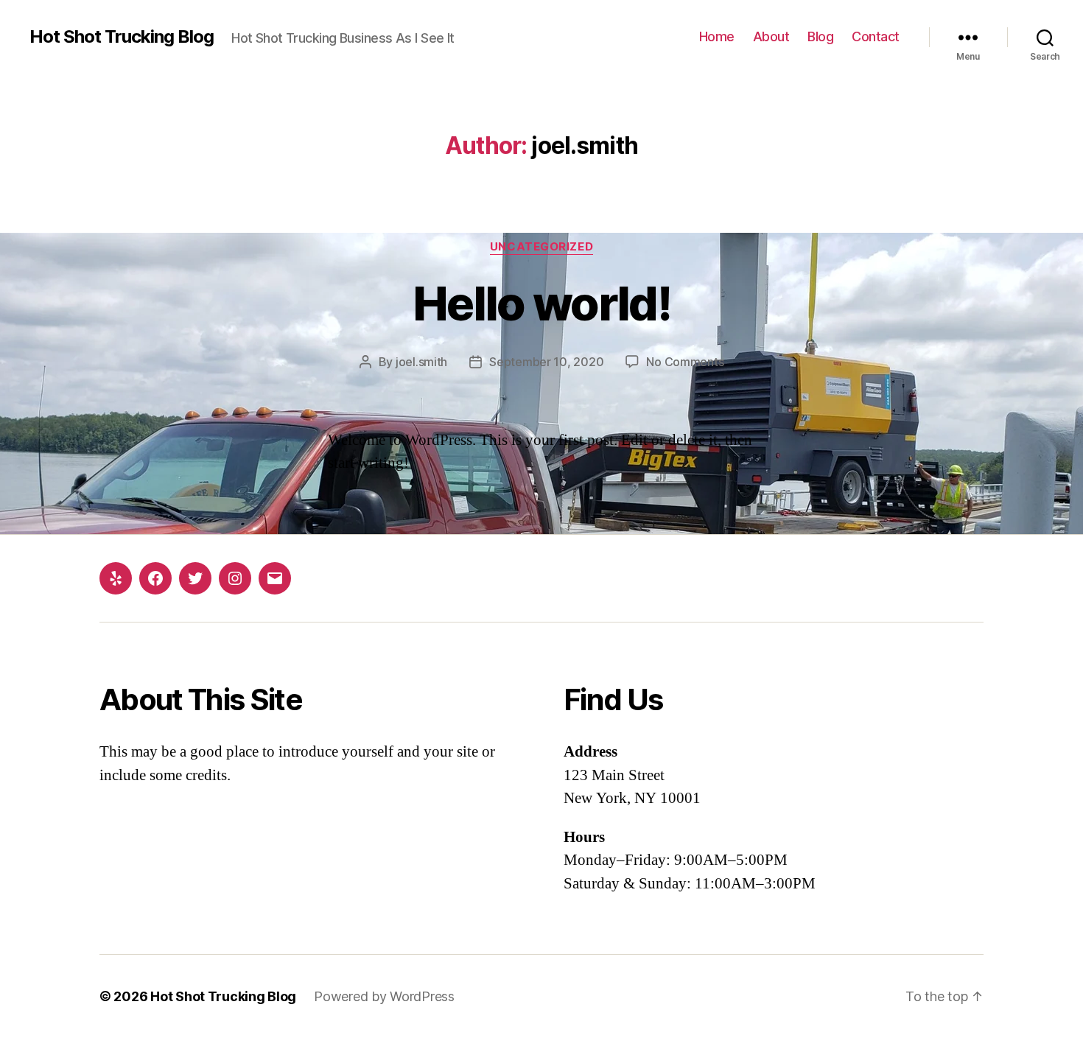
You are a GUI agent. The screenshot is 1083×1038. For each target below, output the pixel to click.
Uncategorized (541, 246)
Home (717, 36)
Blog (820, 36)
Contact (876, 36)
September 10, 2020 (546, 361)
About (771, 36)
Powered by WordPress (384, 996)
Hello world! (541, 303)
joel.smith (421, 361)
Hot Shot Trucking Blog (121, 37)
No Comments (684, 361)
